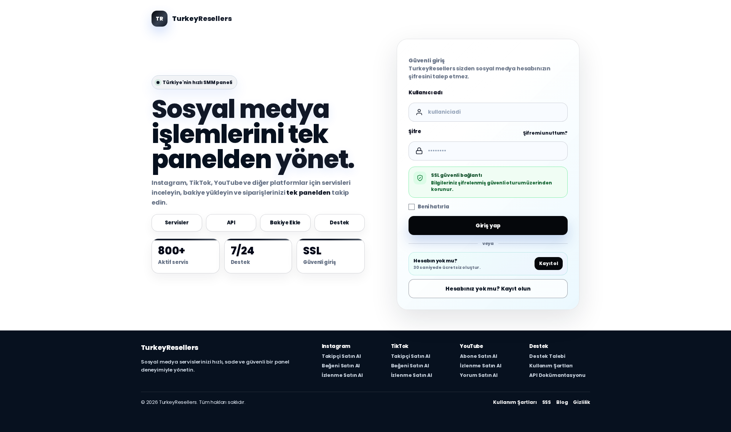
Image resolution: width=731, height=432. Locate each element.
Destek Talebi (547, 356)
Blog (562, 402)
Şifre (415, 131)
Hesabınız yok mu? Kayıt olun (488, 288)
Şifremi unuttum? (545, 133)
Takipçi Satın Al (341, 356)
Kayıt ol (548, 264)
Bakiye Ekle (285, 222)
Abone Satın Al (478, 356)
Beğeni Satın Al (341, 366)
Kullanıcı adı (426, 92)
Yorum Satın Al (479, 375)
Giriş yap (488, 225)
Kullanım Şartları (551, 366)
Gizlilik (581, 402)
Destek (339, 222)
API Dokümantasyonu (557, 375)
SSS (546, 402)
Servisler (177, 222)
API (231, 222)
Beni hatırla (433, 206)
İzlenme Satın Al (342, 375)
